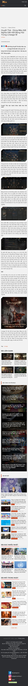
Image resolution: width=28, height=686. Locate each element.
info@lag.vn (17, 648)
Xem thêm (14, 627)
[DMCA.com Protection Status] (13, 682)
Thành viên (24, 1)
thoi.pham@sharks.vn (15, 652)
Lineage (6, 346)
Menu (3, 5)
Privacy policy (21, 638)
